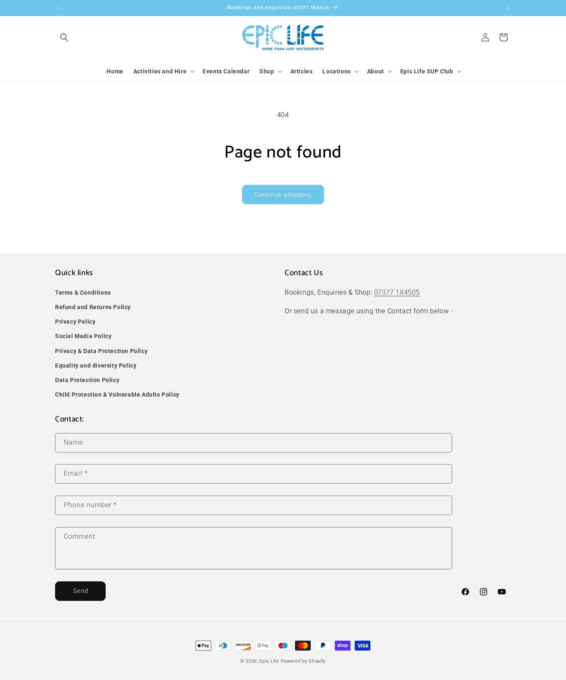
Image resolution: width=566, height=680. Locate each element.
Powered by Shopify (303, 661)
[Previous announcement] (58, 8)
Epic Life (269, 661)
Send (80, 591)
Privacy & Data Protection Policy (101, 351)
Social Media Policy (83, 336)
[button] (64, 37)
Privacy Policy (75, 321)
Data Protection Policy (87, 380)
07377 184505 (397, 292)
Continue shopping (283, 194)
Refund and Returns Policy (93, 307)
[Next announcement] (508, 8)
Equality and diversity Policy (95, 365)
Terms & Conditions (83, 292)
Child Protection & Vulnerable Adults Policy (117, 394)
